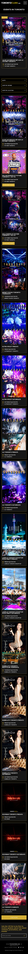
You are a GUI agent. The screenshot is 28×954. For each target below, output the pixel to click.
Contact (10, 947)
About (6, 947)
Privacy (15, 947)
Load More (14, 917)
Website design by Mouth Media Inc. (14, 950)
